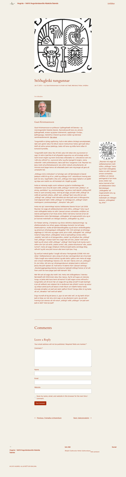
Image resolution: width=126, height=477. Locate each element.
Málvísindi (75, 85)
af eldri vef (64, 85)
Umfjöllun (111, 3)
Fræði (69, 85)
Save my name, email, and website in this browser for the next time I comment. (62, 397)
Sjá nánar (53, 137)
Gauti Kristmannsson (52, 85)
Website (37, 387)
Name (36, 370)
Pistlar (80, 85)
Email (36, 378)
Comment (38, 348)
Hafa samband (94, 452)
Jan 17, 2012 (38, 85)
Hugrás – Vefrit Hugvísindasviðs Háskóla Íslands (37, 3)
